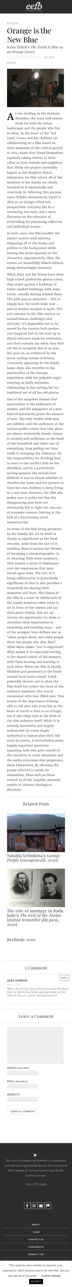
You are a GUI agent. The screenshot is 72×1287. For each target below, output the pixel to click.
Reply (64, 978)
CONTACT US (36, 1239)
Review (12, 23)
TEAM (36, 1232)
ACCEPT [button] (36, 1281)
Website (13, 1094)
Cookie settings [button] (51, 1275)
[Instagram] (34, 1205)
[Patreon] (48, 1205)
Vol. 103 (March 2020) (23, 57)
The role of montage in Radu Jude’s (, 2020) (35, 917)
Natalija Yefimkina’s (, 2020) (33, 858)
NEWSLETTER (36, 1254)
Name (18, 1067)
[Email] (41, 1205)
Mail (17, 1081)
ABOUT (36, 1224)
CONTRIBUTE (36, 1247)
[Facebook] (27, 1205)
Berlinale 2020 (21, 939)
